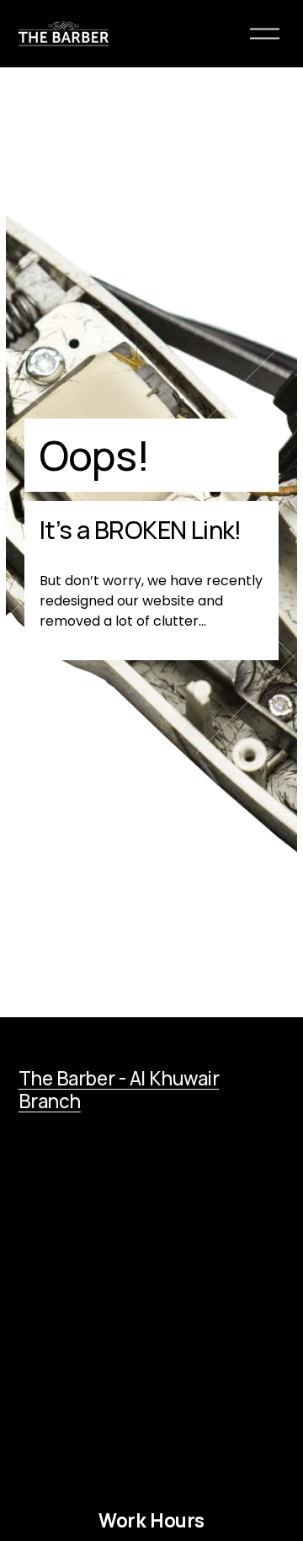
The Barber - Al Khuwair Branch (119, 1090)
